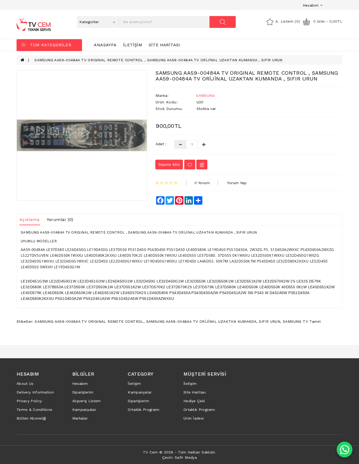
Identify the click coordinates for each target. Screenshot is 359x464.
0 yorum (202, 183)
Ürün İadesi (193, 418)
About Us (25, 383)
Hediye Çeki (194, 401)
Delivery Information (35, 392)
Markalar (80, 418)
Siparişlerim (83, 392)
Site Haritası (164, 44)
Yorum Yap (237, 183)
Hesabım (80, 383)
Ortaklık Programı (143, 409)
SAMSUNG (205, 95)
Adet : (161, 144)
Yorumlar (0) (60, 219)
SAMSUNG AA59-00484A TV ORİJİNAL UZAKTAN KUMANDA (201, 321)
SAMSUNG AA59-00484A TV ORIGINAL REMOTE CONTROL (89, 321)
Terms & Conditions (34, 409)
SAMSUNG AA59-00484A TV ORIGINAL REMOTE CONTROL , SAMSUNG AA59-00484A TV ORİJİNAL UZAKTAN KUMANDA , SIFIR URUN (158, 60)
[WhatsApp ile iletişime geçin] (344, 449)
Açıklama (29, 219)
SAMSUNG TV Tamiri (302, 321)
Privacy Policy (29, 401)
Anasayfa (105, 44)
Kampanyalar (84, 409)
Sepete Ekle (169, 164)
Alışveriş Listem (86, 401)
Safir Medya (186, 457)
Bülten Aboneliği (31, 418)
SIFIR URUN (269, 321)
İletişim (132, 44)
